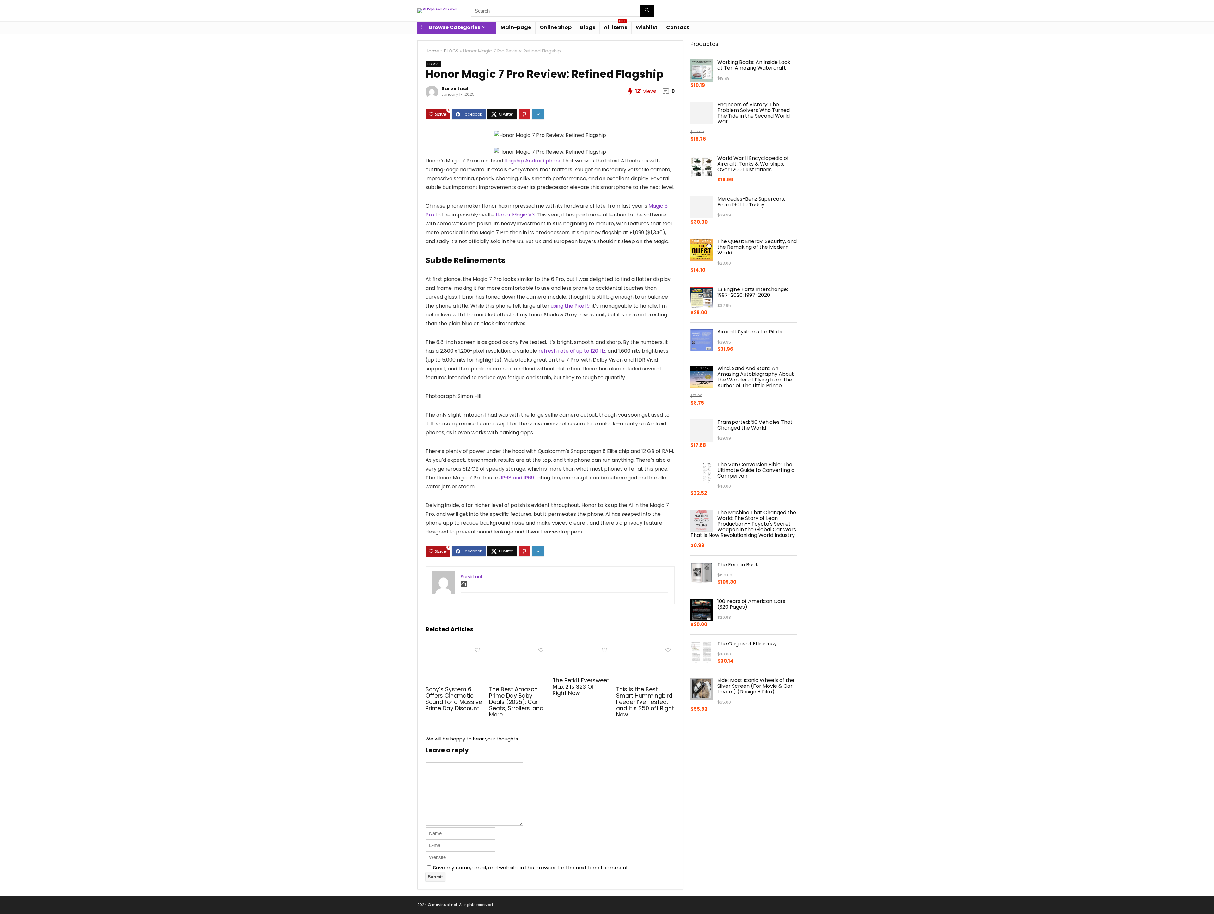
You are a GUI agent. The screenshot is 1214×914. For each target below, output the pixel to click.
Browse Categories (454, 27)
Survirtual (455, 88)
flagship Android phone (533, 160)
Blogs (587, 27)
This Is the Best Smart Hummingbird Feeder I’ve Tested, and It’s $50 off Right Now (645, 702)
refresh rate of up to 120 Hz (571, 351)
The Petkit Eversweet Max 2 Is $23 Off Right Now (581, 687)
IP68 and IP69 (517, 477)
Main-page (515, 27)
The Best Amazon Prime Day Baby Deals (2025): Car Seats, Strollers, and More (516, 702)
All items (615, 26)
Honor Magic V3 (515, 214)
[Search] (647, 11)
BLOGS (451, 51)
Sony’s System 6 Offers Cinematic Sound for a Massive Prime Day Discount (454, 699)
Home (432, 51)
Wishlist (647, 27)
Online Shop (556, 27)
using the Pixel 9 (570, 305)
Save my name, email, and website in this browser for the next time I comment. (531, 867)
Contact (677, 27)
